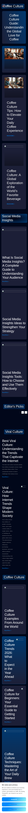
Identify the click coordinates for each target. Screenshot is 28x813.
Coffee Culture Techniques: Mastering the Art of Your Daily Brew (13, 766)
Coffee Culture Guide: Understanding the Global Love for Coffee (14, 27)
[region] (14, 797)
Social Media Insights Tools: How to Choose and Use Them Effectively (13, 380)
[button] (25, 5)
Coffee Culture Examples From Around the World (14, 618)
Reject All (14, 809)
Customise (14, 804)
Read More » (11, 135)
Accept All (14, 799)
